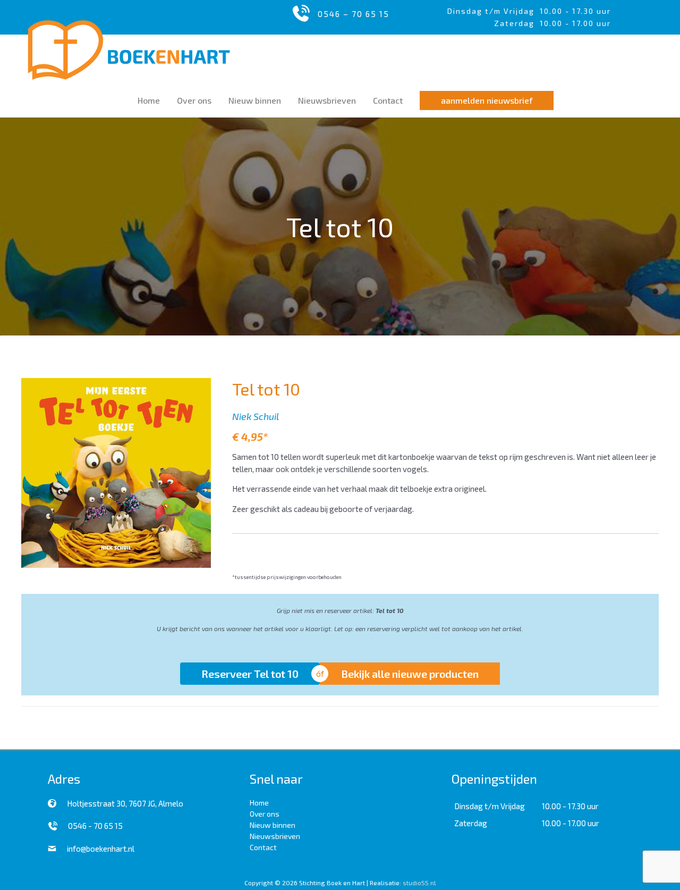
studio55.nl (419, 882)
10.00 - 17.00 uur (570, 823)
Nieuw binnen (272, 824)
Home (259, 802)
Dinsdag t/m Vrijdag (493, 10)
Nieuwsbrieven (275, 836)
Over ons (264, 813)
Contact (263, 847)
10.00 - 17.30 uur (575, 10)
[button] (487, 100)
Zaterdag (470, 823)
